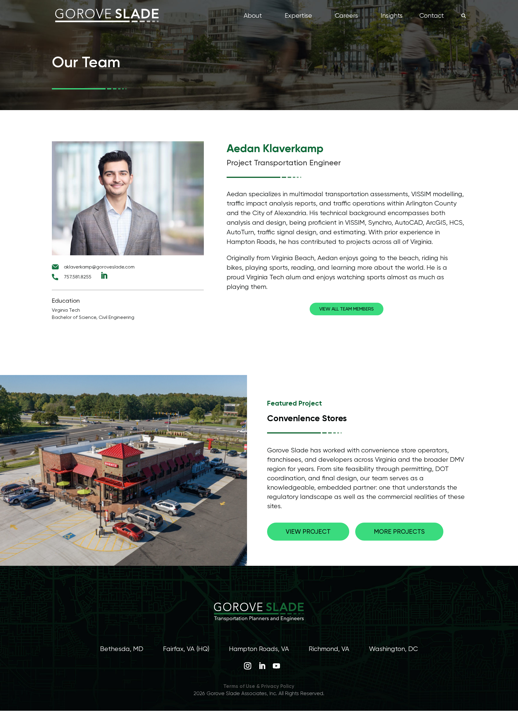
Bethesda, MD (121, 648)
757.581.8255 (77, 277)
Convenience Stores (307, 418)
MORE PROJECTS (399, 531)
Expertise (298, 16)
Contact (431, 16)
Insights (392, 16)
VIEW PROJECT (308, 531)
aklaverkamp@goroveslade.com (99, 267)
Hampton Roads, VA (259, 648)
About (253, 16)
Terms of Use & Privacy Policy (258, 686)
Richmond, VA (329, 648)
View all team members (346, 309)
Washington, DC (393, 648)
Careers (346, 16)
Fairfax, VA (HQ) (186, 648)
